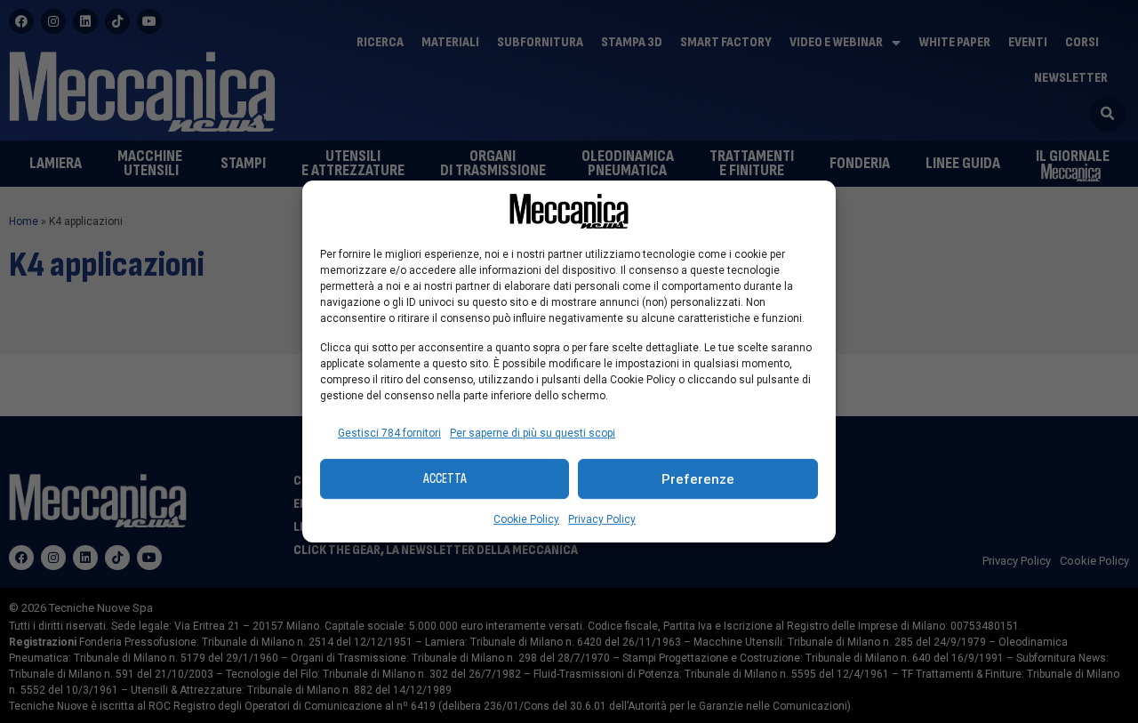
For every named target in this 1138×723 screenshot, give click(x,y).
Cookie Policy (526, 519)
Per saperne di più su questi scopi (532, 433)
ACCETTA (445, 478)
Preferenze (697, 479)
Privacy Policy (602, 519)
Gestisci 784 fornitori (389, 433)
